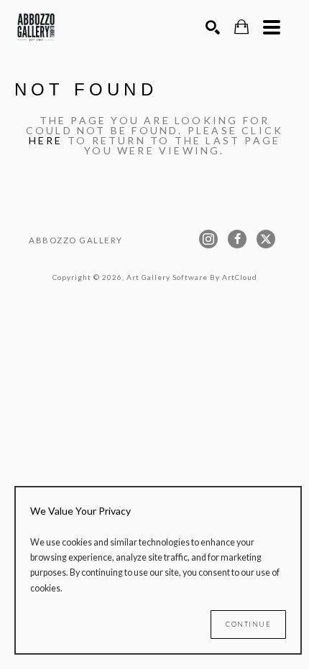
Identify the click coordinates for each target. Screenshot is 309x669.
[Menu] (271, 27)
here (46, 140)
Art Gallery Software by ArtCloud (191, 277)
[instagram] (208, 239)
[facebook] (237, 239)
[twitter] (266, 239)
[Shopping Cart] (241, 27)
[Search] (213, 27)
